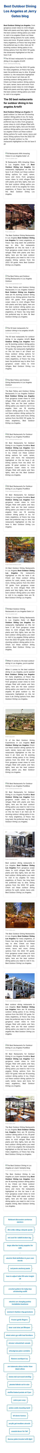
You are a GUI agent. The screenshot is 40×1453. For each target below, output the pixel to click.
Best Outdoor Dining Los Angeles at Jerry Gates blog (20, 11)
